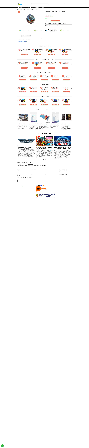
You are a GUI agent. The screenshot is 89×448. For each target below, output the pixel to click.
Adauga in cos (55, 20)
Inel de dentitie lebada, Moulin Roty (44, 88)
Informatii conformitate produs (22, 41)
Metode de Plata (33, 169)
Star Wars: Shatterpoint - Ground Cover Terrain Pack (44, 76)
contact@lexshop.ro (63, 174)
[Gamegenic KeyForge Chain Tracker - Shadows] (30, 19)
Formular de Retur (33, 173)
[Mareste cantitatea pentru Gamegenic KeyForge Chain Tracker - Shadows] (49, 20)
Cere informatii (55, 25)
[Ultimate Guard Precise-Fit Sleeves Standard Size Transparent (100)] (55, 117)
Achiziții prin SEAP (28, 7)
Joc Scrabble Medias (66, 87)
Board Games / (22, 9)
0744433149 (62, 173)
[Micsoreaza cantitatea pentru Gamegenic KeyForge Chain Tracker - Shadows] (46, 20)
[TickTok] (17, 181)
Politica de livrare (19, 173)
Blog (43, 7)
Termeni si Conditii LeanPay (21, 174)
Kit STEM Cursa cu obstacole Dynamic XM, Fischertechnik (22, 88)
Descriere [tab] (19, 35)
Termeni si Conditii (19, 170)
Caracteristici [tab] (24, 35)
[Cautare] (47, 4)
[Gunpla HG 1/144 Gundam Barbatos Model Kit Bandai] (22, 117)
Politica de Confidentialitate (42, 165)
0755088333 (62, 171)
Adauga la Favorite (48, 25)
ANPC (32, 174)
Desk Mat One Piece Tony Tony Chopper (45, 123)
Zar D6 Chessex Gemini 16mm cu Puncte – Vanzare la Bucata (22, 100)
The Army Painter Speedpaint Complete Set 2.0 (33, 76)
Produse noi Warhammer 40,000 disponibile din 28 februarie (24, 148)
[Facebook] (17, 179)
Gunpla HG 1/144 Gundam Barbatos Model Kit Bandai (26, 123)
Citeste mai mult (20, 157)
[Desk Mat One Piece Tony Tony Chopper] (44, 117)
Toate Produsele (20, 7)
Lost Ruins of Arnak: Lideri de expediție (24, 62)
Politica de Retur (33, 170)
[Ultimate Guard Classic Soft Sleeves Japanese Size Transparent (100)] (33, 117)
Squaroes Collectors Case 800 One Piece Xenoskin (66, 76)
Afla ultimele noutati (44, 134)
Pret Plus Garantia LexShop (37, 7)
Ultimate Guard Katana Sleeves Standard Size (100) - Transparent (55, 100)
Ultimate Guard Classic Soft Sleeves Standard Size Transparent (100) (66, 100)
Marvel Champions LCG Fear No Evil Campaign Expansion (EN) (44, 100)
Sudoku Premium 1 (34, 87)
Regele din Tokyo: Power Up (51, 62)
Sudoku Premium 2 (55, 87)
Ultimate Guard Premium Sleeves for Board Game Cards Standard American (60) (51, 50)
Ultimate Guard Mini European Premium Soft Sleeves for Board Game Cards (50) (65, 50)
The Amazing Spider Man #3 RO (38, 62)
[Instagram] (17, 182)
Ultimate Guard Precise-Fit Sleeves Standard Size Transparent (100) (37, 50)
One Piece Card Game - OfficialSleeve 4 (24, 49)
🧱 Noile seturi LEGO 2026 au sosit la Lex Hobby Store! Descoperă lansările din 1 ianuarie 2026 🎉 (44, 148)
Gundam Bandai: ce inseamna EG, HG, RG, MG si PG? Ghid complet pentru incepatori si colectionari (62, 148)
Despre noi (18, 169)
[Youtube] (17, 180)
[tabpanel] (30, 19)
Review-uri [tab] (29, 35)
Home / (18, 9)
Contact (18, 175)
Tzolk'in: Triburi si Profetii (65, 62)
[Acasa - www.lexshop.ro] (22, 4)
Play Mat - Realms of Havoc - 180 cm (55, 76)
